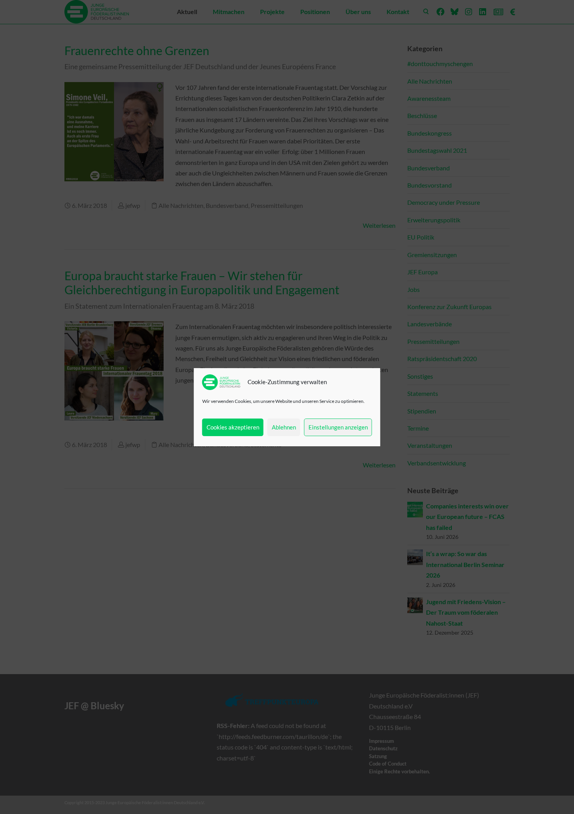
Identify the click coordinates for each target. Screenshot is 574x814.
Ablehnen (284, 427)
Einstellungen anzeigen (338, 427)
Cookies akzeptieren (233, 427)
